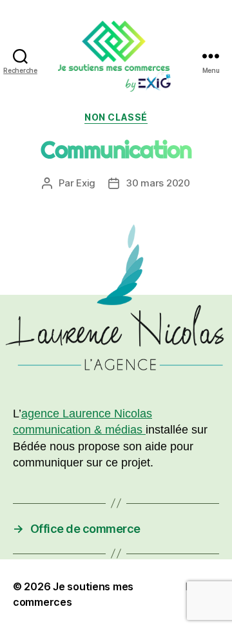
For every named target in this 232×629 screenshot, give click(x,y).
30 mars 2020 (158, 183)
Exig (85, 183)
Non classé (115, 117)
